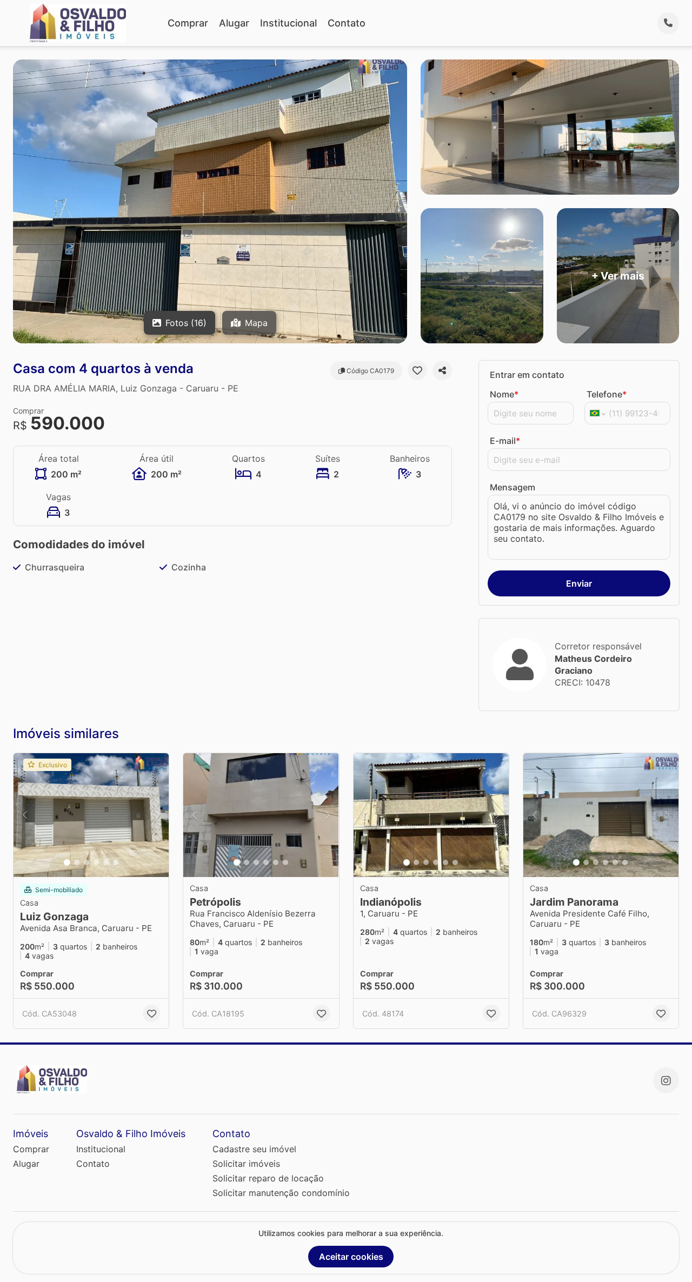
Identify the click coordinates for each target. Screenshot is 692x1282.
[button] (91, 815)
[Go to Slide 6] (115, 862)
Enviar (579, 583)
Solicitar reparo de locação (268, 1178)
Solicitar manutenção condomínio (281, 1192)
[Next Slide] (157, 815)
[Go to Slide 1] (67, 862)
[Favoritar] (417, 370)
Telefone (607, 394)
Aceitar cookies (351, 1256)
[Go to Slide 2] (76, 862)
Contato (346, 23)
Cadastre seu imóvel (254, 1149)
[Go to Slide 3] (86, 862)
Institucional (288, 23)
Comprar (188, 23)
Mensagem (512, 487)
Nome (504, 394)
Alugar (234, 23)
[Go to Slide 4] (96, 862)
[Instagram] (666, 1080)
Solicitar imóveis (246, 1163)
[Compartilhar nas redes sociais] (442, 370)
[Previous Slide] (25, 815)
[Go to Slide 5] (106, 862)
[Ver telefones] (668, 23)
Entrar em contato (527, 374)
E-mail (505, 440)
